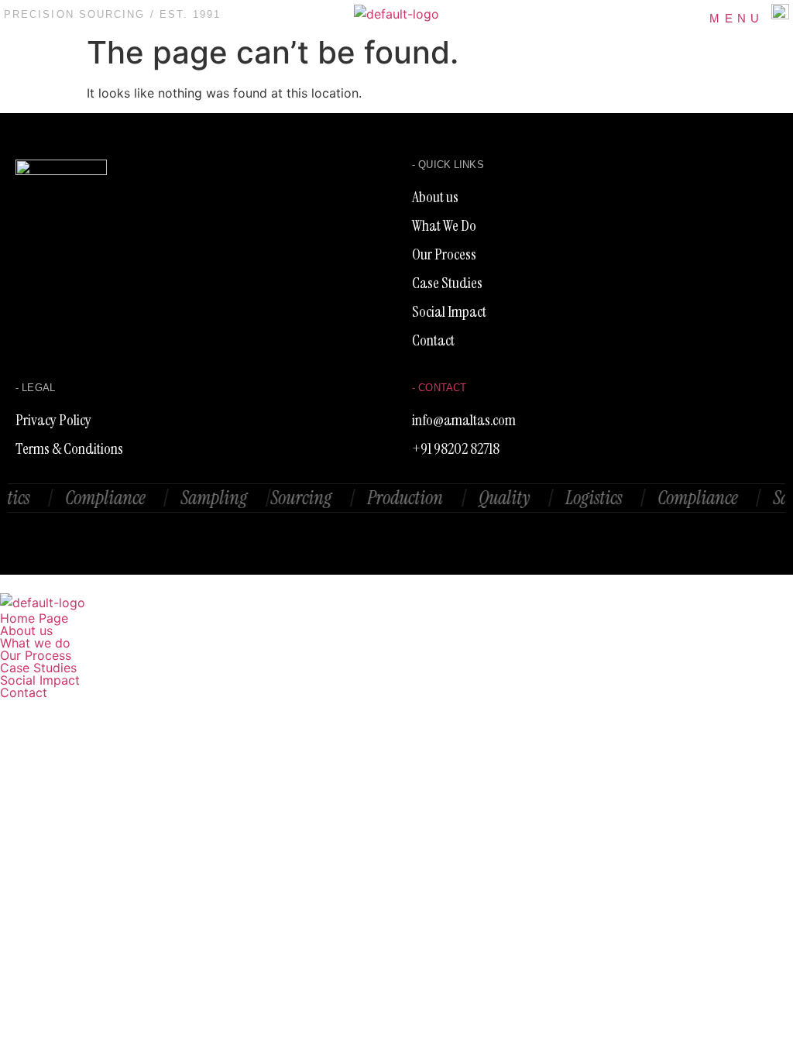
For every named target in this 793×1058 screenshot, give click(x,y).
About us (26, 630)
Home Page (34, 618)
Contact (23, 692)
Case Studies (38, 667)
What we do (35, 643)
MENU (736, 18)
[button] (396, 643)
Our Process (35, 655)
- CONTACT (439, 387)
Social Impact (40, 680)
